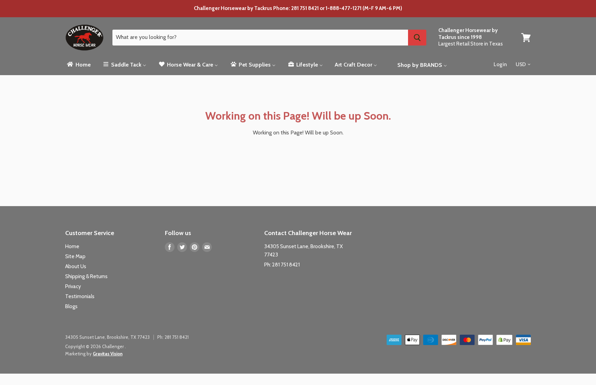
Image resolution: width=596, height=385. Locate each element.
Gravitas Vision (107, 353)
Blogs (71, 306)
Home (72, 246)
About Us (75, 266)
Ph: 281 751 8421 (282, 265)
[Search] (417, 37)
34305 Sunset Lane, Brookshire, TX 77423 (107, 337)
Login (500, 64)
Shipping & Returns (86, 276)
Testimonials (80, 296)
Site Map (75, 256)
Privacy (73, 286)
